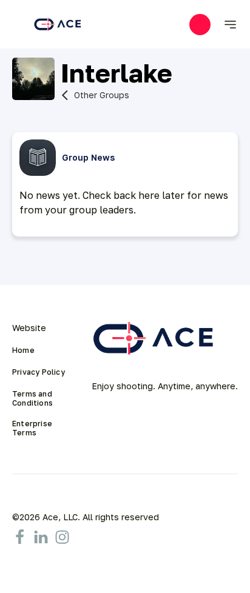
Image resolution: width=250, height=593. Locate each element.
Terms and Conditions (33, 398)
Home (23, 350)
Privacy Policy (38, 372)
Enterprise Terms (33, 428)
